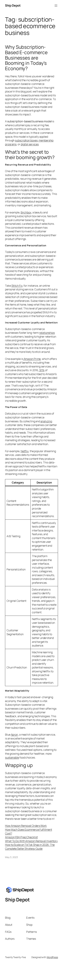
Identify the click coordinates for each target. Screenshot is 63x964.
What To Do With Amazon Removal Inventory (31, 841)
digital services (30, 144)
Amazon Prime (32, 359)
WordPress (52, 957)
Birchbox (26, 212)
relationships (47, 333)
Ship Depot (12, 5)
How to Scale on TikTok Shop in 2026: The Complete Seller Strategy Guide (30, 846)
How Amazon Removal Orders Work (26, 826)
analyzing (46, 421)
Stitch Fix (17, 285)
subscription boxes (26, 140)
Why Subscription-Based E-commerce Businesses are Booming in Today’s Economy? (26, 57)
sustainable (12, 757)
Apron (14, 734)
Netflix (25, 451)
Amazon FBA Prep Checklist (21, 837)
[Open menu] (56, 6)
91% (42, 370)
